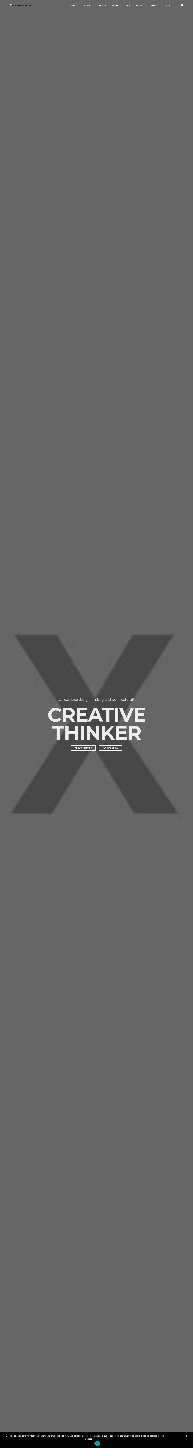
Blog (139, 5)
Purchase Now (110, 748)
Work (115, 5)
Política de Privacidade (174, 1436)
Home (74, 5)
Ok (97, 1443)
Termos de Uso (100, 1439)
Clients (152, 5)
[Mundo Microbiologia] (21, 5)
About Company (83, 748)
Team (127, 5)
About (86, 5)
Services (101, 5)
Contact (168, 5)
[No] (189, 1440)
